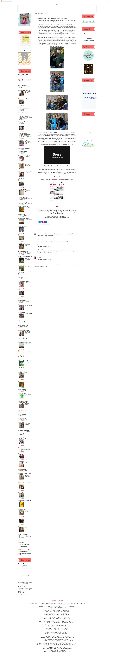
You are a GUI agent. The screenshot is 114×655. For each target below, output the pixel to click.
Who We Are (20, 585)
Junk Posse (21, 422)
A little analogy (22, 152)
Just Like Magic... (28, 207)
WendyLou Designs (23, 534)
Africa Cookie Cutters (22, 592)
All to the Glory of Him (24, 281)
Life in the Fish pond (23, 226)
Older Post (78, 263)
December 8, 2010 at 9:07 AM (44, 252)
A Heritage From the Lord (24, 124)
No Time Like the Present (24, 189)
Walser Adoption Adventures (25, 360)
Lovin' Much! (22, 163)
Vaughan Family (22, 418)
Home (57, 263)
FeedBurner (91, 40)
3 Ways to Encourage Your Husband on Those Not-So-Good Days (25, 136)
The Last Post (27, 290)
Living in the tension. (23, 419)
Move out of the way (28, 219)
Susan (38, 232)
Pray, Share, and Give (23, 339)
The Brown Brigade (23, 546)
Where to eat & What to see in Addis (25, 588)
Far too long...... (22, 411)
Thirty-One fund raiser (55, 141)
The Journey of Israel (23, 438)
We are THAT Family (23, 197)
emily (38, 255)
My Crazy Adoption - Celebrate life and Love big (24, 134)
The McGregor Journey (24, 277)
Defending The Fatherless (24, 90)
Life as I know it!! (22, 469)
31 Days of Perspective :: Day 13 (28, 536)
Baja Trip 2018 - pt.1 (28, 305)
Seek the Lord (27, 431)
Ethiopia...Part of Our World (25, 549)
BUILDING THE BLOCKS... (24, 218)
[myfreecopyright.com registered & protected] (25, 583)
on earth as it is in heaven (24, 148)
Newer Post (36, 263)
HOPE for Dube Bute (47, 140)
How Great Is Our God (23, 206)
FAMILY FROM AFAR (23, 74)
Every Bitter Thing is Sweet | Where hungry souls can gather (25, 80)
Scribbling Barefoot (23, 151)
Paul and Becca (22, 389)
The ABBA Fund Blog (23, 251)
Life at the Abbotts (23, 509)
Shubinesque (22, 320)
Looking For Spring (28, 99)
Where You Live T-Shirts (22, 586)
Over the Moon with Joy (24, 98)
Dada (26, 527)
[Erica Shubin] (25, 566)
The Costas (21, 526)
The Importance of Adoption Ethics (24, 589)
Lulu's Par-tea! (27, 266)
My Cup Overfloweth (23, 410)
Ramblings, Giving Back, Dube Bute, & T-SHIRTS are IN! (52, 18)
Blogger (21, 298)
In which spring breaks (23, 327)
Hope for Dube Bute (48, 165)
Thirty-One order (59, 213)
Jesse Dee (21, 461)
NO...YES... (21, 415)
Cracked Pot (21, 447)
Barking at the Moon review (24, 301)
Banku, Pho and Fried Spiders (25, 171)
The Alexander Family (47, 135)
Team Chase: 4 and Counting (25, 289)
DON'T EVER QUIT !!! (23, 215)
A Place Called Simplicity (24, 155)
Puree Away (21, 542)
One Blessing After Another (25, 342)
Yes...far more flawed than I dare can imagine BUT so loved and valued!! (25, 449)
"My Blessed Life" (23, 372)
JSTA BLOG (21, 453)
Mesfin (20, 357)
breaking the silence (23, 470)
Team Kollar (21, 265)
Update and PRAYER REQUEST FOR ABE (28, 237)
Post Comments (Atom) (43, 266)
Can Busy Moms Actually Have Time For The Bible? (28, 142)
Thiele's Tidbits (22, 414)
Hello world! (21, 82)
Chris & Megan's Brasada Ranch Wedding (27, 332)
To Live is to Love (23, 202)
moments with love (23, 140)
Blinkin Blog (22, 243)
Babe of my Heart (22, 85)
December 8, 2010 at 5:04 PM (44, 259)
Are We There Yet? (23, 517)
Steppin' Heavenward (23, 551)
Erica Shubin (25, 565)
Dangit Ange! (22, 368)
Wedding (26, 462)
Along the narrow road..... (24, 430)
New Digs (21, 278)
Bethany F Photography (24, 330)
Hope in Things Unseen (24, 338)
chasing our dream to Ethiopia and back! (23, 402)
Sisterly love (21, 370)
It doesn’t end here (22, 390)
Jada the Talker (27, 126)
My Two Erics (27, 172)
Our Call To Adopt (21, 591)
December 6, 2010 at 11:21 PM (44, 236)
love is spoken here (23, 273)
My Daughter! (27, 156)
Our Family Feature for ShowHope (25, 203)
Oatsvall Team (22, 214)
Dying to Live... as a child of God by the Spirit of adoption (25, 351)
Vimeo (68, 165)
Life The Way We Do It (23, 121)
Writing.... (21, 122)
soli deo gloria (22, 234)
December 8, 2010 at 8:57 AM (44, 246)
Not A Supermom (23, 300)
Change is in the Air (28, 439)
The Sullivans (22, 312)
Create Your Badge (25, 568)
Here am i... (21, 304)
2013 (25, 227)
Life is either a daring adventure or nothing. (23, 326)
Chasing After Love (23, 492)
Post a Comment (37, 262)
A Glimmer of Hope (60, 165)
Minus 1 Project (22, 393)
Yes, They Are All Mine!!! (24, 544)
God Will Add (22, 356)
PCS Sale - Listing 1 (28, 313)
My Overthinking (22, 107)
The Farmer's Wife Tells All (24, 547)
